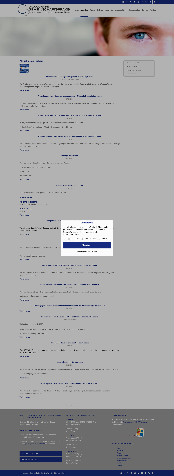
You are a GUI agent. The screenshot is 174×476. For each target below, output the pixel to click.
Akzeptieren (87, 245)
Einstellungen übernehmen (87, 252)
